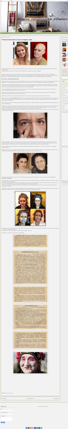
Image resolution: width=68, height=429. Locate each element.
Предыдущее (56, 398)
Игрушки (63, 87)
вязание (63, 108)
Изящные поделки (65, 84)
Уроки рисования (64, 100)
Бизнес (63, 106)
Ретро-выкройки (64, 89)
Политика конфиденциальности (43, 406)
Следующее (4, 398)
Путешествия (64, 105)
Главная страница (5, 33)
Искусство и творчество (8, 393)
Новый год (64, 94)
